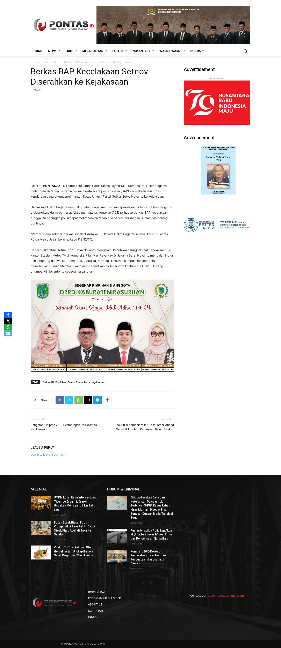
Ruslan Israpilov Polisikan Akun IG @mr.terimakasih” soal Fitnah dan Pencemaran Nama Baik (151, 534)
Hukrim (56, 62)
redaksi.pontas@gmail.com (225, 595)
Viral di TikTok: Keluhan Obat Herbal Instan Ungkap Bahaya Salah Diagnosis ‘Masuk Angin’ (74, 551)
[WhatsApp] (78, 400)
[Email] (88, 400)
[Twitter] (69, 400)
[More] (107, 400)
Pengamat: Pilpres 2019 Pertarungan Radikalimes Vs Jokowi (64, 427)
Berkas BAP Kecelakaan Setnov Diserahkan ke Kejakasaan (73, 382)
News (45, 62)
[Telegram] (97, 400)
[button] (245, 51)
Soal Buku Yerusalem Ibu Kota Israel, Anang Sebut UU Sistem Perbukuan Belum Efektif (144, 427)
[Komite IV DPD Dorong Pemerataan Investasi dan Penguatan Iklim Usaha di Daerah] (117, 557)
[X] (8, 321)
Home (34, 62)
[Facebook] (60, 400)
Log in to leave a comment (48, 454)
